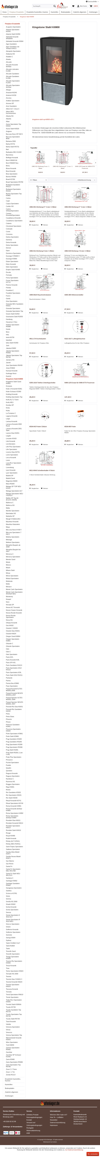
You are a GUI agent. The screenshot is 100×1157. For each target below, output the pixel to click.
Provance (9, 760)
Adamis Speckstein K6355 (12, 30)
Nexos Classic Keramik (14, 610)
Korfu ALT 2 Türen (12, 400)
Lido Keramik (10, 441)
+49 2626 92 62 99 (9, 1121)
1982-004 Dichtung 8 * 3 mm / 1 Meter (78, 207)
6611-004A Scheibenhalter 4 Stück (42, 470)
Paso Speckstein (12, 686)
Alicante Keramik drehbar (12, 65)
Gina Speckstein (11, 301)
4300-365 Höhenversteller (73, 295)
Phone (8, 722)
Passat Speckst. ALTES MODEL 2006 (14, 698)
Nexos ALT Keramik (13, 607)
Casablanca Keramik (13, 218)
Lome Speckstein (12, 455)
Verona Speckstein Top (14, 1035)
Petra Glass (10, 716)
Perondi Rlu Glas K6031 (14, 706)
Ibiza (7, 332)
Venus (8, 1030)
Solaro (8, 927)
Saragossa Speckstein (14, 888)
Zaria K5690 (10, 1059)
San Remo (9, 864)
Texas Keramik (11, 965)
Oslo (7, 649)
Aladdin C (9, 56)
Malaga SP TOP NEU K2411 (13, 487)
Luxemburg (10, 467)
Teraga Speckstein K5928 (12, 957)
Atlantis (8, 119)
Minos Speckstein (12, 576)
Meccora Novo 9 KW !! (13, 530)
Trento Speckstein (12, 997)
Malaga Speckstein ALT (14, 491)
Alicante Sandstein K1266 (12, 77)
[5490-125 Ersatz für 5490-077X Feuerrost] (85, 157)
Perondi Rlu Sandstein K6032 (14, 710)
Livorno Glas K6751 (13, 452)
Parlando (9, 678)
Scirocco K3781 (11, 893)
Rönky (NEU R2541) (13, 844)
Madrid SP (9, 475)
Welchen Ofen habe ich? (58, 1115)
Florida (8, 287)
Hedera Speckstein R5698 (12, 325)
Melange (9, 539)
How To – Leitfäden (56, 1117)
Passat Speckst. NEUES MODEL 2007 (14, 703)
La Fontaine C (11, 413)
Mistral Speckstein (12, 578)
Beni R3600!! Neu (12, 163)
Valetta (8, 1024)
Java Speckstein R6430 (14, 365)
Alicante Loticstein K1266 (12, 70)
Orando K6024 (11, 633)
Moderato (9, 581)
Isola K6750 (10, 337)
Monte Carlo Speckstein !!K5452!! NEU (14, 593)
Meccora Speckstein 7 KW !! (13, 533)
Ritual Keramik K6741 (13, 800)
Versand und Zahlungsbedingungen (34, 1124)
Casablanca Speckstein (14, 221)
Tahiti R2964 (10, 946)
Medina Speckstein (12, 537)
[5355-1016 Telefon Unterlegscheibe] (45, 370)
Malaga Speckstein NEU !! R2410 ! (14, 494)
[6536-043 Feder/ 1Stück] (45, 414)
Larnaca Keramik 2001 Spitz (14, 429)
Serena (8, 899)
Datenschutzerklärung (57, 1122)
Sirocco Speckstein (12, 924)
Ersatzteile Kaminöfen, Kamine (13, 1080)
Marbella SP (10, 516)
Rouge (8, 833)
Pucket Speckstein (12, 762)
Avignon (9, 131)
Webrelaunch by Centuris (50, 1142)
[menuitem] (44, 6)
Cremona (9, 234)
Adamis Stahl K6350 (13, 34)
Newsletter (53, 1120)
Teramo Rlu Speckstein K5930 (14, 962)
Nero (7, 602)
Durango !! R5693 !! (12, 256)
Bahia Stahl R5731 (12, 147)
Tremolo (9, 992)
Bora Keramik (10, 171)
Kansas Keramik (11, 371)
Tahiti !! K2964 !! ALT (13, 943)
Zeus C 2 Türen (11, 1069)
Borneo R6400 (11, 176)
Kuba (8, 410)
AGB (28, 1133)
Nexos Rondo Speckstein (11, 616)
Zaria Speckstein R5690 (14, 1062)
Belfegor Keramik (12, 157)
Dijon (8, 250)
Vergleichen (35, 225)
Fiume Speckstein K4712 (12, 281)
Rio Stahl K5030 (11, 798)
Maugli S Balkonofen (13, 519)
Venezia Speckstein (13, 1027)
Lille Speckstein (11, 449)
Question (9, 771)
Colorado (9, 229)
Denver (8, 248)
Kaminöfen (8, 1084)
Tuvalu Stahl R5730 (13, 1019)
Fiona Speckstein (12, 278)
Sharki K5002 (10, 904)
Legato (8, 436)
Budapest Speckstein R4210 (13, 190)
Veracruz (9, 1032)
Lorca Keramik (11, 457)
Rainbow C (10, 779)
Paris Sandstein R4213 (14, 665)
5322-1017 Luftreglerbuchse (74, 339)
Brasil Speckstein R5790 (14, 182)
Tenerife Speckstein (13, 954)
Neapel (8, 599)
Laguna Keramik (11, 416)
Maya (8, 527)
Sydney (8, 940)
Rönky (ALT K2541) (13, 841)
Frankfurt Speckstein (13, 293)
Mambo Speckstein (12, 511)
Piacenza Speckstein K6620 (13, 730)
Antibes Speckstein (12, 101)
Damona (9, 240)
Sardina (8, 891)
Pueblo (8, 765)
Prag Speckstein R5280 (14, 747)
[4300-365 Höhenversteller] (80, 282)
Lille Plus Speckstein (13, 447)
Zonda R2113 (10, 1075)
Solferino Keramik (12, 929)
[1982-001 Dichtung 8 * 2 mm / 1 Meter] (63, 157)
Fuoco (8, 296)
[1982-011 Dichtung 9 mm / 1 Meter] (40, 157)
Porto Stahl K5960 (12, 736)
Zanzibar (9, 1052)
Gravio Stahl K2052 (13, 314)
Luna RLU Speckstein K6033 (13, 464)
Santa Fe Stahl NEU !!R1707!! (13, 874)
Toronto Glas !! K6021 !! (14, 979)
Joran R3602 (10, 368)
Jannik (8, 362)
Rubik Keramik (11, 838)
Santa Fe (9, 866)
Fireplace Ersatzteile (12, 24)
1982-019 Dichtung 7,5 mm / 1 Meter (77, 251)
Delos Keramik (11, 242)
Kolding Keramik (11, 394)
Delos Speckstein (12, 245)
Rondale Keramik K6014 (14, 823)
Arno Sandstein (11, 106)
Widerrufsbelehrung (33, 1130)
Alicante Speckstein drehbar (13, 86)
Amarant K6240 (11, 92)
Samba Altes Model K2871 (12, 853)
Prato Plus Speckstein (13, 757)
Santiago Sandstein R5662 (13, 884)
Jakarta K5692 (11, 348)
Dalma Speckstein (12, 237)
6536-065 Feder (70, 426)
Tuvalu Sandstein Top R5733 (13, 1010)
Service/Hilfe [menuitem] (92, 1)
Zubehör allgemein (11, 1092)
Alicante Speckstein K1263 (13, 81)
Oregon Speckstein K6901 (12, 640)
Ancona (8, 98)
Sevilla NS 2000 (11, 901)
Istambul (9, 340)
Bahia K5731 (10, 144)
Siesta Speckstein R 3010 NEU (13, 920)
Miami (8, 567)
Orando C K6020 (12, 628)
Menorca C (10, 554)
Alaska (8, 59)
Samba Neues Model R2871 (13, 857)
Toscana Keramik (12, 989)
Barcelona (9, 155)
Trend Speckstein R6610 (14, 994)
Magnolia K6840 (11, 481)
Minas (8, 573)
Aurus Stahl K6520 (12, 128)
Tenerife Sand (11, 951)
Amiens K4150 (11, 95)
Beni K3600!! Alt (11, 160)
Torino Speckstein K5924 (14, 971)
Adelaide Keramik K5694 (14, 41)
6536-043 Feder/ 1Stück (38, 426)
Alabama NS (10, 54)
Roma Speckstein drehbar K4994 (12, 817)
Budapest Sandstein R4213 (13, 185)
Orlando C (9, 643)
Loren (8, 460)
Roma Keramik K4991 (13, 806)
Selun (8, 896)
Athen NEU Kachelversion (11, 112)
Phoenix (9, 719)
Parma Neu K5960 (12, 683)
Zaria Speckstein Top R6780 (13, 1065)
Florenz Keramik (11, 285)
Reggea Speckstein (13, 784)
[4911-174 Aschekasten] (45, 326)
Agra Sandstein (11, 44)
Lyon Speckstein (11, 473)
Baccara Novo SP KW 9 (14, 134)
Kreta (8, 408)
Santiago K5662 (11, 881)
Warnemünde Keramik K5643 (13, 1038)
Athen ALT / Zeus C (12, 109)
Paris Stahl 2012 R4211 (14, 675)
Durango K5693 (11, 259)
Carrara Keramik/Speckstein (13, 214)
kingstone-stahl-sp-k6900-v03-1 (43, 119)
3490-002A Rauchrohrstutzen (40, 295)
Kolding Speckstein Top (14, 397)
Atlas (7, 121)
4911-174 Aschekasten (37, 339)
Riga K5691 (10, 787)
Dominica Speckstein (13, 253)
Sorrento (9, 935)
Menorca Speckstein (13, 557)
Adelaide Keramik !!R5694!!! (12, 37)
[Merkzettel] (73, 6)
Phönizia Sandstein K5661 (13, 725)
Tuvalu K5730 (11, 1007)
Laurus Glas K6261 (12, 433)
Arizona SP (10, 103)
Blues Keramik (11, 168)
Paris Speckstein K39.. (14, 672)
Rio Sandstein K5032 (13, 792)
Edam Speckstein (12, 261)
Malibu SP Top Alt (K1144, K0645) (12, 499)
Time (7, 968)
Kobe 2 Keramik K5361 (14, 389)
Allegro (8, 90)
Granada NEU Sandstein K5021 (14, 305)
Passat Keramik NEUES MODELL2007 (14, 694)
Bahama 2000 (11, 141)
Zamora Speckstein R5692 (12, 1048)
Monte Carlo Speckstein (14, 589)
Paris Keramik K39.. (13, 660)
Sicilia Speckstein (12, 910)
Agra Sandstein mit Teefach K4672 (12, 47)
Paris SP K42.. (11, 662)
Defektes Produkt (32, 1115)
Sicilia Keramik (11, 907)
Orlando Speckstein (13, 646)
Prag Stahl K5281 (12, 750)
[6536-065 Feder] (80, 414)
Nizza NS (9, 620)
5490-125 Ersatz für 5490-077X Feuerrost (85, 167)
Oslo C (8, 652)
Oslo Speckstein (11, 654)
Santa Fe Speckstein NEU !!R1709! (13, 870)
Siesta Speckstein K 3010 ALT (13, 916)
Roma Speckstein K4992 (14, 813)
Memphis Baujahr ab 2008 (13, 546)
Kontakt (29, 1120)
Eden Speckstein (12, 267)
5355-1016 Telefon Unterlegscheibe (42, 383)
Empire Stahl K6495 (13, 269)
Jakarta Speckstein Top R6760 (14, 356)
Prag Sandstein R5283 (14, 742)
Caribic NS (10, 206)
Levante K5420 (11, 438)
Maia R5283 (10, 484)
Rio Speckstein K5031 (13, 795)
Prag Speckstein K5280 (14, 744)
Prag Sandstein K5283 (14, 739)
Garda (8, 298)
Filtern (34, 180)
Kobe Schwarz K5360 (13, 391)
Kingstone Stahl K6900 (14, 379)
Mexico (8, 565)
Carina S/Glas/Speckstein (12, 210)
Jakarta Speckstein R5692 (12, 352)
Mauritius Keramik (12, 521)
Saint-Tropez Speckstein (14, 846)
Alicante (9, 62)
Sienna (8, 912)
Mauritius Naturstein (13, 524)
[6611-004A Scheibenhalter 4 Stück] (45, 458)
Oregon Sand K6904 (13, 636)
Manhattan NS (11, 513)
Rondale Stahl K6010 (13, 830)
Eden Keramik (11, 264)
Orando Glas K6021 (13, 631)
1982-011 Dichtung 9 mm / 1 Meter (40, 167)
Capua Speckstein (12, 203)
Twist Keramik (11, 1021)
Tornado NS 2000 (12, 974)
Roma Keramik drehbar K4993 (14, 809)
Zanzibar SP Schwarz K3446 (13, 1056)
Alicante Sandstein (12, 74)
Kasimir (8, 376)
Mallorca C (9, 502)
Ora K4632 (9, 625)
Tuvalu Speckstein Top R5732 (14, 1015)
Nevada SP (10, 605)
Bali (7, 149)
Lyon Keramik (10, 470)
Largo (8, 419)
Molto (8, 584)
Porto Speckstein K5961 (14, 733)
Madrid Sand (10, 478)
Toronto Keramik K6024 (14, 982)
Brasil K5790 (10, 179)
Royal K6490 (10, 836)
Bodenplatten (9, 1088)
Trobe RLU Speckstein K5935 (14, 1001)
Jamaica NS (10, 360)
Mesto (8, 562)
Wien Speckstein (12, 1042)
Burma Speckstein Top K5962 (14, 194)
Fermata (9, 275)
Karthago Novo (11, 373)
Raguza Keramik (12, 773)
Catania (8, 223)
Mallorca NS (10, 505)
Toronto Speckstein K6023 (12, 985)
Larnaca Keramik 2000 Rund (14, 425)
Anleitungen (9, 1096)
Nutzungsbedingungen (34, 1117)
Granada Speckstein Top (14, 311)
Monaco (9, 586)
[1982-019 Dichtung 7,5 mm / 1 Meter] (80, 238)
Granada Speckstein (13, 308)
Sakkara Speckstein (13, 849)
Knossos (9, 386)
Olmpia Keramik (11, 623)
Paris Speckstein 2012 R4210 (14, 669)
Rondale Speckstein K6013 (13, 826)
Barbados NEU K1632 (13, 152)
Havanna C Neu (11, 322)
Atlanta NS (9, 116)
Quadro (8, 768)
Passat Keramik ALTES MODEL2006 (14, 689)
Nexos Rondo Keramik (14, 613)
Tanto (8, 948)
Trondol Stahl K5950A (13, 1004)
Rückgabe (30, 1128)
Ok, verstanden (93, 1154)
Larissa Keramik (11, 421)
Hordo (8, 329)
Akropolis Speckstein (13, 51)
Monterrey (9, 596)
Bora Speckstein (11, 174)
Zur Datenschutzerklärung (74, 1150)
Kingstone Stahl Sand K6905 (13, 382)
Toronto (8, 976)
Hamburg (9, 319)
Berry (8, 166)
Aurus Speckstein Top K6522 (13, 125)
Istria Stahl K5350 (12, 343)
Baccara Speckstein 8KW (13, 137)
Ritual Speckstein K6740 (14, 803)
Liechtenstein (10, 444)
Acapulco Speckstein (13, 27)
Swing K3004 (10, 937)
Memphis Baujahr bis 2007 (13, 550)
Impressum (54, 1125)
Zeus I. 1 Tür (10, 1072)
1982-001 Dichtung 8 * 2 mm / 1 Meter (63, 167)
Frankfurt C (10, 290)
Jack (7, 345)
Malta (8, 508)
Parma (8, 680)
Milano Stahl (10, 570)
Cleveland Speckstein (13, 226)
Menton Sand (10, 559)
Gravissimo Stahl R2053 (14, 316)
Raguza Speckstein (13, 776)
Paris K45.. (10, 657)
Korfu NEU (9, 402)
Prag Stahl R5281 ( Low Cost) (14, 753)
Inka (7, 334)
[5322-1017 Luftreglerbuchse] (80, 326)
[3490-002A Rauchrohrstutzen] (45, 282)
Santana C (9, 878)
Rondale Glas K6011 (13, 820)
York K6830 (10, 1045)
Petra (8, 714)
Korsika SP (10, 405)
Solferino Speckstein (13, 932)
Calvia (8, 198)
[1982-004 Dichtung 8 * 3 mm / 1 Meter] (80, 194)
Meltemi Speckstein (13, 542)
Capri (8, 201)
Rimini (8, 790)
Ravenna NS (10, 781)
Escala (8, 272)
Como (8, 231)
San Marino (10, 861)
